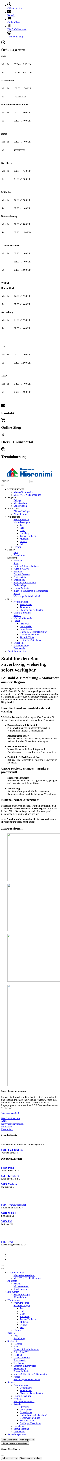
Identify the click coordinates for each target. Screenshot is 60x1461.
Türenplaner (26, 607)
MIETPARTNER (16, 1272)
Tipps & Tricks (27, 637)
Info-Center (13, 1291)
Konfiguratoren (21, 601)
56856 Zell (6, 1221)
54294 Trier (7, 1242)
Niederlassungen (22, 522)
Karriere (11, 1333)
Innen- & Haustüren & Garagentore (31, 590)
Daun (22, 530)
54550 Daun (7, 1167)
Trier (22, 525)
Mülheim (24, 538)
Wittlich (23, 541)
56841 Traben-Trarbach (13, 1205)
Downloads (19, 648)
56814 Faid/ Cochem (12, 1150)
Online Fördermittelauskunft (33, 632)
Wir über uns (13, 1300)
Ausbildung (19, 555)
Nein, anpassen (27, 1440)
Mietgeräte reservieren (24, 492)
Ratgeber (18, 621)
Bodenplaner (26, 604)
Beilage (17, 500)
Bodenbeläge (20, 585)
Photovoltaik (20, 577)
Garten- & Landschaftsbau (26, 566)
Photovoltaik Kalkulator (31, 610)
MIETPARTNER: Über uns (27, 495)
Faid (22, 527)
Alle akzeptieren (9, 1440)
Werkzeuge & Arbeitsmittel (27, 596)
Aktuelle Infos (20, 514)
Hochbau (18, 560)
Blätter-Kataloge (22, 511)
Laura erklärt (26, 626)
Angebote (12, 1281)
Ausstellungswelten (16, 651)
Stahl (16, 563)
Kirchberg (25, 533)
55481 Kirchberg (10, 1176)
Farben (17, 593)
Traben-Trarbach (28, 536)
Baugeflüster (26, 629)
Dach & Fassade (22, 574)
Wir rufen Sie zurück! (24, 618)
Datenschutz (7, 1129)
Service (11, 1382)
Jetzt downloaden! (10, 1113)
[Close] (2, 1268)
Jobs (16, 552)
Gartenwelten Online (30, 634)
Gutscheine (19, 643)
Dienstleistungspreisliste (12, 1124)
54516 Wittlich (8, 1213)
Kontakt (17, 615)
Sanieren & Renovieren (25, 582)
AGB (4, 1121)
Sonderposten (20, 506)
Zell (22, 544)
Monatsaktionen (21, 503)
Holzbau (18, 571)
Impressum (6, 1126)
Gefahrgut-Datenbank (30, 640)
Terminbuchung (21, 645)
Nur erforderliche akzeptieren (15, 1443)
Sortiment (12, 1341)
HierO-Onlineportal (10, 1118)
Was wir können (21, 519)
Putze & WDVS (21, 569)
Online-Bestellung (22, 612)
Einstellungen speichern (30, 1458)
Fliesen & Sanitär (22, 588)
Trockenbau (19, 579)
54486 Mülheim (9, 1184)
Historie (17, 547)
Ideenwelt (24, 623)
